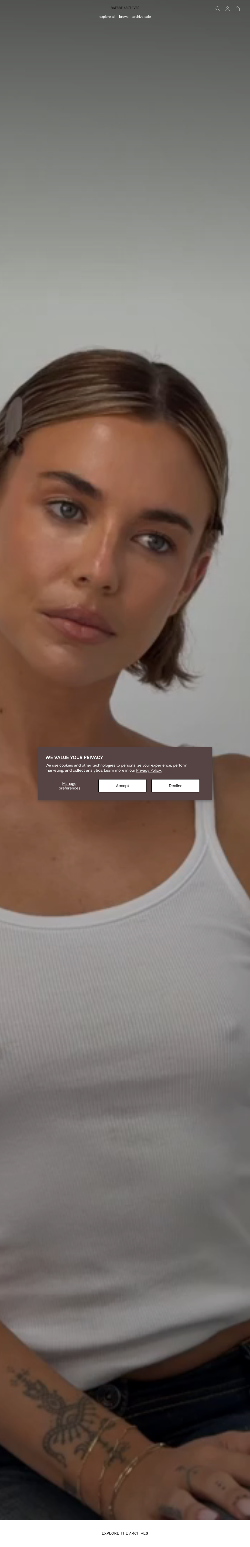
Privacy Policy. (149, 770)
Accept (122, 785)
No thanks (125, 841)
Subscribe (154, 824)
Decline (175, 785)
